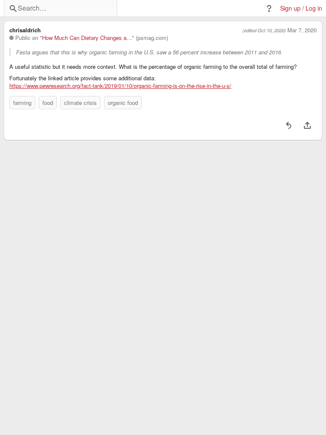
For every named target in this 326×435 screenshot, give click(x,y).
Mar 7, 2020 (302, 30)
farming (22, 102)
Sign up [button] (290, 8)
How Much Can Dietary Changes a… (87, 38)
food (47, 102)
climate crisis (80, 102)
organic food (123, 102)
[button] (269, 8)
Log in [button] (314, 8)
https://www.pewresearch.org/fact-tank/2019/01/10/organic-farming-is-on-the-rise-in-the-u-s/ (120, 86)
